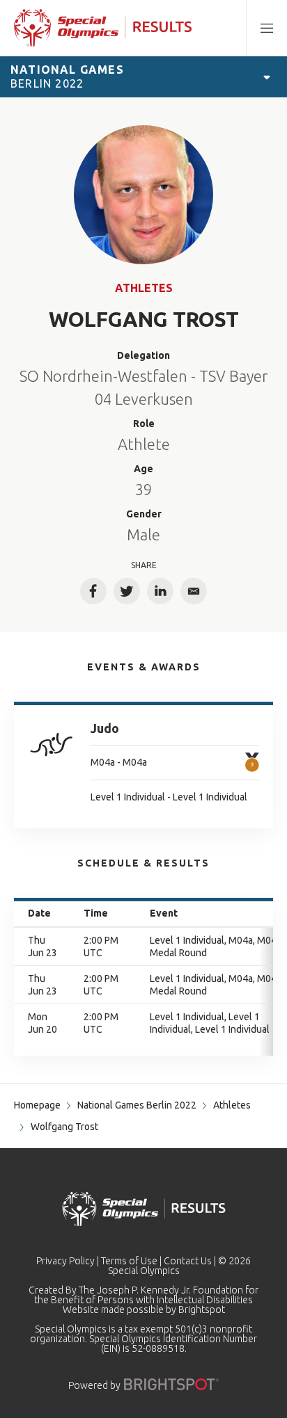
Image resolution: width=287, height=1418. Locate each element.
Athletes (144, 288)
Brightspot (201, 1309)
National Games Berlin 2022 (136, 1105)
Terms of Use (129, 1260)
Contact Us (188, 1260)
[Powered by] (171, 1384)
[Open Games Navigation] (267, 76)
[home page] (103, 28)
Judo (105, 728)
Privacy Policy (65, 1260)
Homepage (37, 1105)
